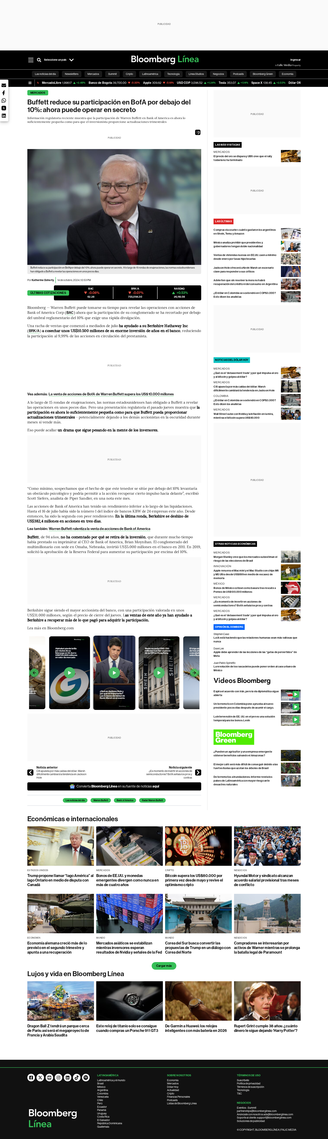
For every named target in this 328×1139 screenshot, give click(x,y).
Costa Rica (103, 1116)
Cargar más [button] (164, 966)
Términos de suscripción (250, 1086)
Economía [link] (287, 73)
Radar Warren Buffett (152, 800)
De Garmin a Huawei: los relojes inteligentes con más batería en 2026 (196, 1028)
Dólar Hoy (172, 1086)
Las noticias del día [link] (45, 73)
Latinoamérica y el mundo (111, 1080)
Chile (100, 1100)
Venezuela (103, 1096)
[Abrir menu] (30, 60)
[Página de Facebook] (31, 1077)
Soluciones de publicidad (251, 1121)
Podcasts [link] (238, 73)
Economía (172, 1080)
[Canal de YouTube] (49, 1077)
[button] (197, 132)
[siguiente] (198, 772)
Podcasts (172, 1100)
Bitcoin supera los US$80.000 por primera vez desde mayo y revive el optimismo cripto (194, 880)
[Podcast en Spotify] (86, 1077)
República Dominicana (109, 1123)
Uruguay (102, 1113)
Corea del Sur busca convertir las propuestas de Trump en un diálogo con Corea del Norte (198, 948)
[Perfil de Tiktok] (76, 1077)
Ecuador (102, 1106)
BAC (69, 312)
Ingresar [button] (295, 59)
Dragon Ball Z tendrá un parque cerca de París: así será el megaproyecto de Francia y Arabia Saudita (58, 1030)
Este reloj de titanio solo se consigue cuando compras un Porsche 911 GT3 (127, 1028)
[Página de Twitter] (40, 1077)
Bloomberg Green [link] (263, 73)
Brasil (100, 1083)
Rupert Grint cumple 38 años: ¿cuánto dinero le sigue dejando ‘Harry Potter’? (266, 1028)
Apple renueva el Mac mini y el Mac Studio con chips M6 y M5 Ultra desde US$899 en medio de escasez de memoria (246, 574)
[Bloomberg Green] (257, 737)
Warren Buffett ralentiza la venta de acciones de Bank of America (99, 529)
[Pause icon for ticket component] (30, 83)
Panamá (101, 1110)
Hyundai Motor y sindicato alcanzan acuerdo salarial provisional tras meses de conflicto (266, 880)
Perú (99, 1103)
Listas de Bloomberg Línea (182, 1103)
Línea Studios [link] (196, 73)
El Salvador (103, 1120)
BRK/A (34, 331)
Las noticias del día (75, 800)
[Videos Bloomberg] (257, 681)
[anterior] (30, 772)
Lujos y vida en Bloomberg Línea (75, 974)
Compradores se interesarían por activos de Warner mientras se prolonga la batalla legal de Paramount (267, 948)
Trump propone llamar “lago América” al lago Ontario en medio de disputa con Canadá (60, 880)
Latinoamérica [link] (150, 73)
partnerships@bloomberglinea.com (257, 1110)
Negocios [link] (218, 73)
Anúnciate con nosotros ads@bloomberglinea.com (265, 1114)
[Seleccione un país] (71, 60)
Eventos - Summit (246, 1107)
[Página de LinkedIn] (67, 1077)
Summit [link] (112, 73)
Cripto (170, 1093)
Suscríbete (243, 1080)
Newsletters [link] (71, 73)
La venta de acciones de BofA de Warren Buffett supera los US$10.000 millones (111, 394)
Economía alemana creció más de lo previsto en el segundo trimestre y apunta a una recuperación (57, 948)
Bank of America (125, 800)
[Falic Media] (278, 65)
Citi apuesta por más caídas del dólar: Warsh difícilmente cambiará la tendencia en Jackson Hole (61, 774)
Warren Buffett (100, 800)
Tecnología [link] (173, 73)
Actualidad (173, 1090)
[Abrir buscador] (39, 60)
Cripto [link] (129, 73)
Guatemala (103, 1126)
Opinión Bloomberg (229, 627)
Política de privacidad (248, 1083)
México (101, 1086)
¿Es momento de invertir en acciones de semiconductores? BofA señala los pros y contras (169, 774)
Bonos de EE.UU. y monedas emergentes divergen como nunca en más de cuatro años (127, 880)
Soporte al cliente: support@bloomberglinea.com (264, 1117)
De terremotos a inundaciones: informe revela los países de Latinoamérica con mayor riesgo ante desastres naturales (243, 780)
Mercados (37, 92)
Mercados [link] (93, 73)
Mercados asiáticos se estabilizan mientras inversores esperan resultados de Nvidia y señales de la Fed (129, 948)
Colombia (102, 1093)
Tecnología (243, 1090)
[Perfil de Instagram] (58, 1077)
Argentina (102, 1090)
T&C (239, 1093)
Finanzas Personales (178, 1096)
